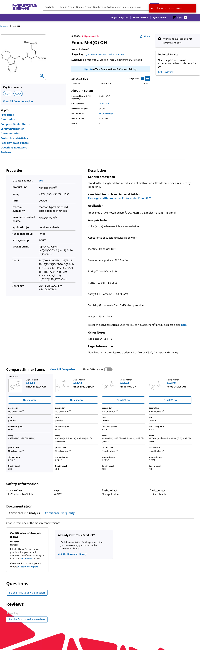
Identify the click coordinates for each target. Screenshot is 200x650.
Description (8, 119)
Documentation (10, 133)
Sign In (88, 69)
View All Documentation (18, 101)
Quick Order (159, 17)
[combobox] (101, 7)
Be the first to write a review (28, 620)
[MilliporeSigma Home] (24, 7)
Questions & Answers (14, 147)
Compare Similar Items (15, 124)
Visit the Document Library (72, 554)
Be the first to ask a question (27, 592)
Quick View (29, 400)
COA (7, 93)
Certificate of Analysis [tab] (24, 513)
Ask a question (116, 54)
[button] (119, 17)
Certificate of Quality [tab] (60, 513)
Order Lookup (140, 17)
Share (147, 36)
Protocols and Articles (14, 138)
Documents (26, 558)
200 (41, 180)
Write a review (98, 54)
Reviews (6, 152)
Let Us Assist (165, 72)
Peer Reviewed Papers (15, 143)
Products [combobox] (49, 6)
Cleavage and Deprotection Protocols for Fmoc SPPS (119, 198)
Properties (7, 114)
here (184, 325)
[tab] (6, 26)
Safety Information (12, 128)
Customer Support (28, 566)
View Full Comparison (63, 369)
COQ (18, 93)
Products (4, 26)
